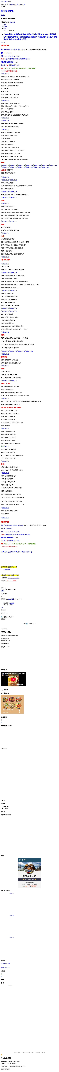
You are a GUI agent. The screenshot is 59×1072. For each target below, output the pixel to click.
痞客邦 (10, 599)
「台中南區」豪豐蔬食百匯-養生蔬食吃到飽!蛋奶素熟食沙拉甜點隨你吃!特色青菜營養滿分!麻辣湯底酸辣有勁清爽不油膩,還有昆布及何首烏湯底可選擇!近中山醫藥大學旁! (30, 36)
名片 (4, 28)
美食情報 (12, 22)
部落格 (5, 26)
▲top (2, 607)
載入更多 (3, 610)
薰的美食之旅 (7, 11)
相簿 (4, 25)
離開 (8, 1069)
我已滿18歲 (3, 1069)
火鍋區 (11, 604)
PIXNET (18, 1052)
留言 (13, 599)
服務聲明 (43, 1052)
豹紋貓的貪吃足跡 (5, 963)
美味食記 (11, 603)
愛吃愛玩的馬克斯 (5, 967)
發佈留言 (3, 618)
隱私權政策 (37, 1052)
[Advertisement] (29, 1040)
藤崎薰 (2, 591)
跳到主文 (3, 15)
